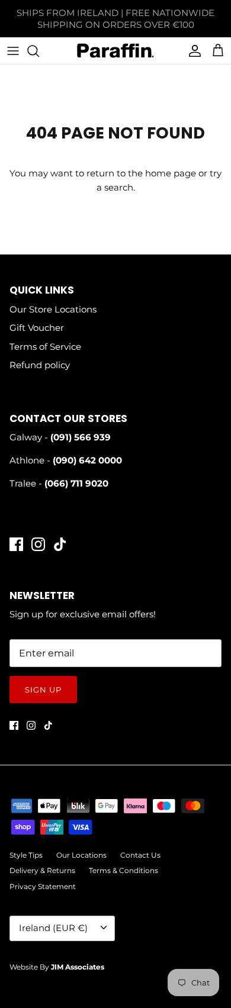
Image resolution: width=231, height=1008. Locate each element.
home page (170, 173)
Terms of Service (45, 346)
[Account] (192, 51)
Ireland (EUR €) (53, 927)
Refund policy (39, 365)
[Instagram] (38, 544)
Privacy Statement (42, 886)
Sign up (43, 689)
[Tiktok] (60, 544)
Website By (56, 966)
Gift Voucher (36, 327)
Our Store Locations (53, 309)
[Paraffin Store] (115, 50)
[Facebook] (16, 544)
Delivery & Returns (42, 870)
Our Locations (81, 855)
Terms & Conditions (123, 870)
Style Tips (26, 855)
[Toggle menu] (13, 51)
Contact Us (140, 855)
